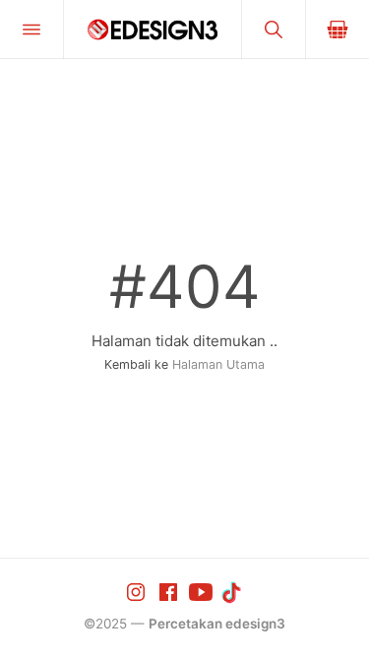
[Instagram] (138, 591)
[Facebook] (170, 591)
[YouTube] (202, 591)
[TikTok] (233, 591)
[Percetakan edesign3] (152, 29)
